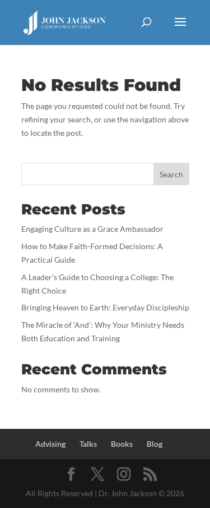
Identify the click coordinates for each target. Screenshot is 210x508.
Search (171, 174)
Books (122, 443)
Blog (154, 443)
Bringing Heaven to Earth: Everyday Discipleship (105, 307)
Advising (50, 443)
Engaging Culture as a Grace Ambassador (92, 229)
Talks (88, 443)
